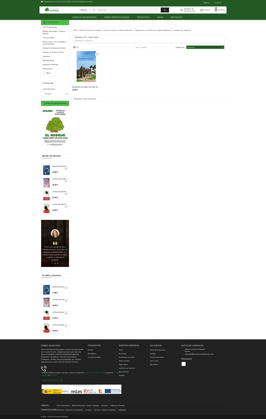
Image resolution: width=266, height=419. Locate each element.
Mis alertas (154, 364)
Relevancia (205, 47)
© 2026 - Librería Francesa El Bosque (54, 416)
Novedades (92, 353)
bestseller (176, 17)
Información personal (157, 350)
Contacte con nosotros (127, 368)
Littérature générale (117, 405)
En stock (56, 94)
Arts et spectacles (63, 405)
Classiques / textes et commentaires (70, 410)
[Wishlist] (88, 67)
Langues (89, 410)
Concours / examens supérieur (105, 410)
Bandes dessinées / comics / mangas (85, 405)
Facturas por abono (157, 357)
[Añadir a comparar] (93, 67)
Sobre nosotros (124, 361)
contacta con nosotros (84, 17)
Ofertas (90, 350)
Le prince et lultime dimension (63, 179)
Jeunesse (104, 405)
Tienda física (143, 17)
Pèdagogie (122, 410)
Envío (160, 17)
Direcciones (154, 361)
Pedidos (153, 353)
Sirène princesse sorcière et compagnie (67, 166)
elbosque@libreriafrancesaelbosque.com (199, 354)
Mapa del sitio (124, 372)
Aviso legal (123, 353)
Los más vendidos (94, 357)
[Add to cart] (79, 67)
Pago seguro (123, 364)
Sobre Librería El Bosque (116, 17)
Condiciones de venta (126, 357)
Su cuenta (156, 346)
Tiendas (122, 375)
